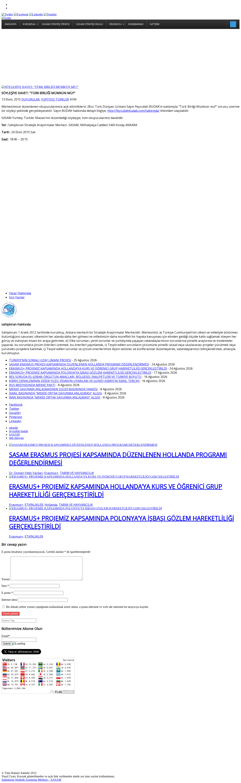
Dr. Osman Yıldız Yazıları (26, 473)
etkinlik (13, 427)
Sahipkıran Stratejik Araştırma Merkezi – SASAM (31, 779)
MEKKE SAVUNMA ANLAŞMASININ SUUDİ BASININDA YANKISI (53, 389)
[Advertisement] (120, 57)
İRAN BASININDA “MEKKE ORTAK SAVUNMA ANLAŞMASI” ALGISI (54, 397)
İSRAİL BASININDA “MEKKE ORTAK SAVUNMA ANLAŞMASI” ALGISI (55, 393)
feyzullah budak (18, 431)
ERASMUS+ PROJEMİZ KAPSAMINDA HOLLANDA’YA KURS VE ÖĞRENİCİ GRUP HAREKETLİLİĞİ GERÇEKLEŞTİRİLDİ (88, 368)
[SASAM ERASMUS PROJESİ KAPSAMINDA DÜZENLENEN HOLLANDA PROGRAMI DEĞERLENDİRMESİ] (83, 444)
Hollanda (51, 505)
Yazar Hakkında (20, 293)
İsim (5, 585)
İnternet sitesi (9, 599)
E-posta (7, 592)
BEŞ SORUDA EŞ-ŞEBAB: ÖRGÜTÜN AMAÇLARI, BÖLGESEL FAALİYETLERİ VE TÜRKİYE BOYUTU (75, 377)
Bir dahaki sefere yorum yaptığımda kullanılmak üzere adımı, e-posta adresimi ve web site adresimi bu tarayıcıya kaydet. (77, 606)
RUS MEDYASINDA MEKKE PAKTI (32, 385)
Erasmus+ (51, 473)
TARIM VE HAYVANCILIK (77, 473)
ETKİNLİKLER (34, 505)
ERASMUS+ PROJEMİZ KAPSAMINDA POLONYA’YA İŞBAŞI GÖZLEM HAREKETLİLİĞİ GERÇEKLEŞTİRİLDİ (80, 373)
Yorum (6, 579)
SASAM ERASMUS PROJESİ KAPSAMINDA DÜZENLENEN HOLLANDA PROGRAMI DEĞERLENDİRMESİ (79, 364)
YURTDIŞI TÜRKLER (55, 99)
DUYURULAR (30, 99)
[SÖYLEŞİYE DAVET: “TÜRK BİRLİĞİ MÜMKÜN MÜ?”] (40, 87)
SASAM (14, 434)
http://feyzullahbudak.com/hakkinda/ (133, 111)
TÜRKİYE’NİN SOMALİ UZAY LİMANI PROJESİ (40, 360)
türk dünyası (16, 438)
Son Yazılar (17, 297)
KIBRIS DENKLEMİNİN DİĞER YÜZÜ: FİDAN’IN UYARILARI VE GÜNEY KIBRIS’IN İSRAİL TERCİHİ (74, 381)
